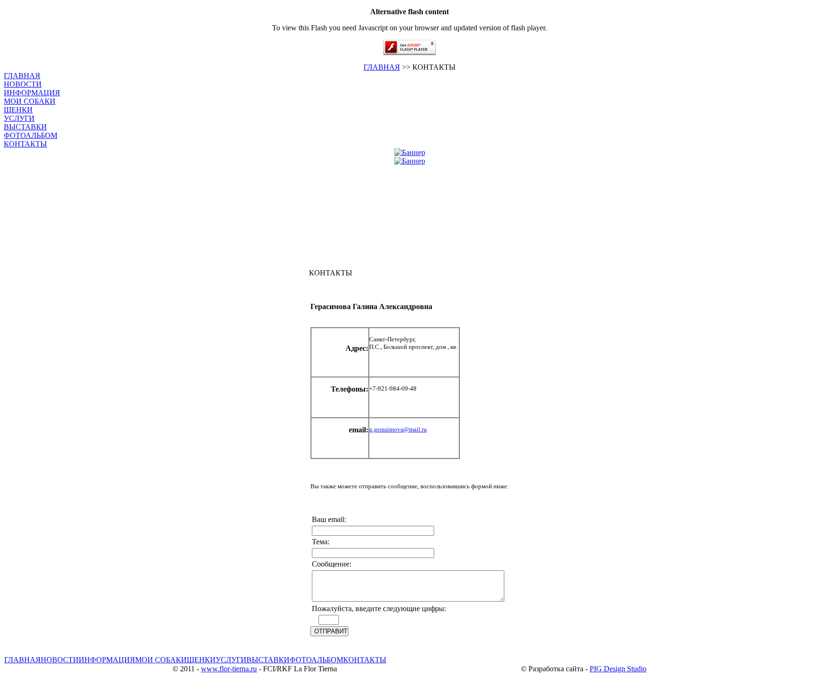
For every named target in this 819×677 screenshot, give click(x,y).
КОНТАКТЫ (25, 144)
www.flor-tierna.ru (229, 669)
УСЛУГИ (19, 118)
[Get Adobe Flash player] (409, 53)
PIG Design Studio (618, 669)
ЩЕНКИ (18, 110)
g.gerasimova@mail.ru (398, 429)
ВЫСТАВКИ (25, 127)
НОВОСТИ (23, 84)
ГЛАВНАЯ (382, 67)
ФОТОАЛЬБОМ (30, 135)
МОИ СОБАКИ (29, 101)
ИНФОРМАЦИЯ (32, 93)
